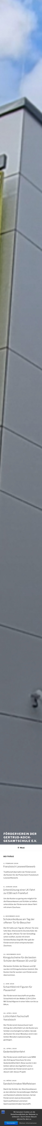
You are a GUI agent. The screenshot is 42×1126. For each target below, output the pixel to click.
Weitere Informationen (28, 1123)
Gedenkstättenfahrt (14, 1051)
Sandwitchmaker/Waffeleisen (19, 1083)
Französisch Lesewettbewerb (19, 866)
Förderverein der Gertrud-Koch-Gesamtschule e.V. (20, 837)
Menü (22, 848)
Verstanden (11, 1123)
